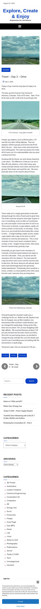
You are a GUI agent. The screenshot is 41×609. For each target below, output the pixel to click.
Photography (12, 543)
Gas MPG (11, 526)
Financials (11, 515)
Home (9, 529)
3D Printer (11, 483)
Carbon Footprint (14, 490)
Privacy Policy (20, 606)
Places (5, 355)
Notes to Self (12, 540)
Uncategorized (13, 561)
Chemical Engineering (16, 493)
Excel (9, 511)
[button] (38, 582)
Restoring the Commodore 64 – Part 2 (17, 423)
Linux (9, 536)
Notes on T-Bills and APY (12, 401)
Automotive (11, 486)
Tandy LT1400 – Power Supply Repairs (18, 411)
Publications (12, 547)
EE (8, 504)
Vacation (6, 70)
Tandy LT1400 (13, 554)
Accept (20, 601)
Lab (8, 533)
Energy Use (12, 508)
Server (9, 551)
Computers (11, 500)
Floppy (10, 518)
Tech (9, 558)
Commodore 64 (13, 497)
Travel (13, 355)
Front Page (11, 522)
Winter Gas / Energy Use (12, 406)
